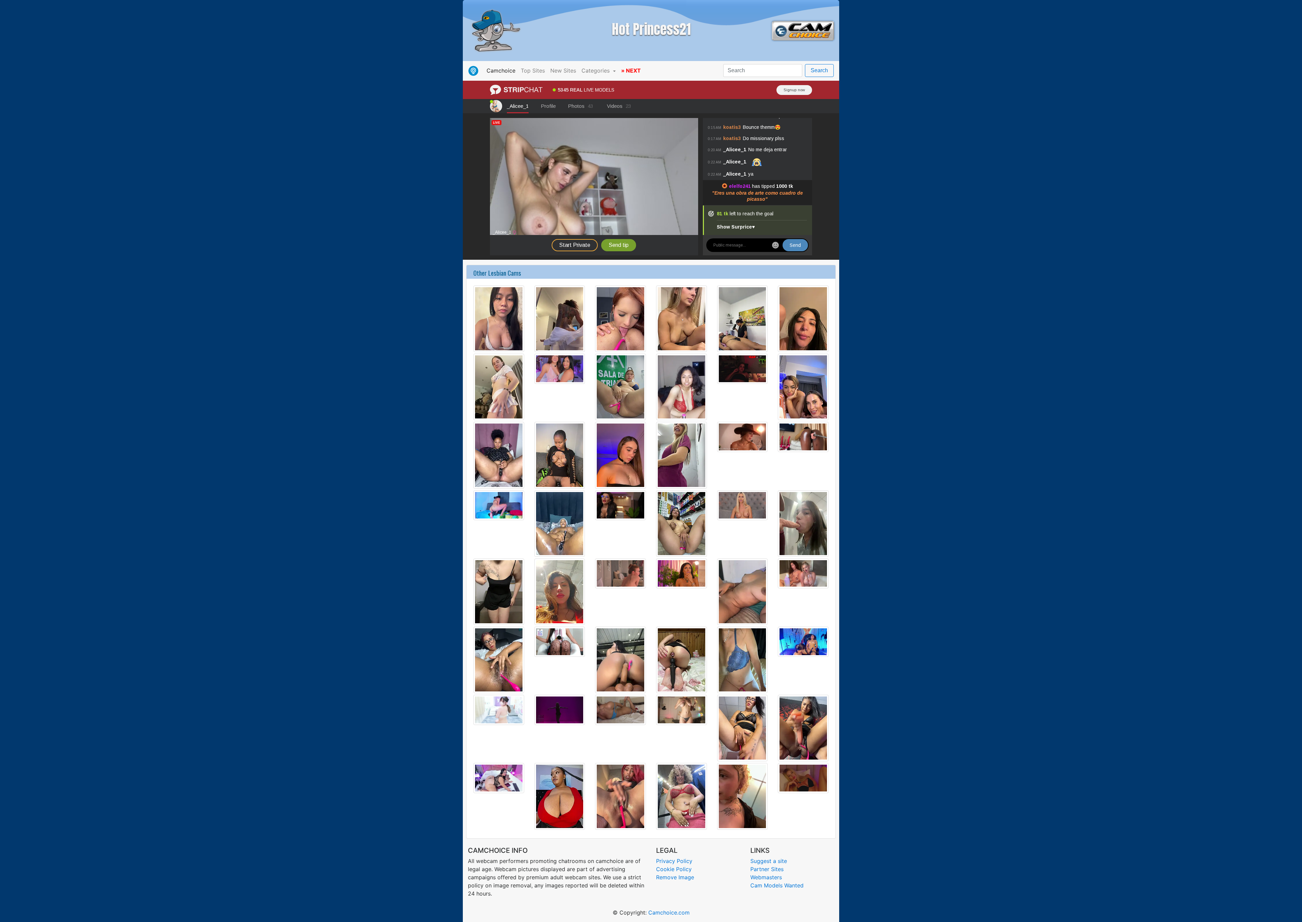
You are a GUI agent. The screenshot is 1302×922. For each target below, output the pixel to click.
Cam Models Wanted (777, 885)
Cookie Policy (674, 869)
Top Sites (533, 70)
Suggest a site (768, 861)
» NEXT (631, 70)
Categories (596, 70)
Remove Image (675, 877)
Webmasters (766, 877)
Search (819, 70)
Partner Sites (767, 869)
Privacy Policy (674, 861)
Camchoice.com (669, 912)
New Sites (563, 70)
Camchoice (502, 70)
